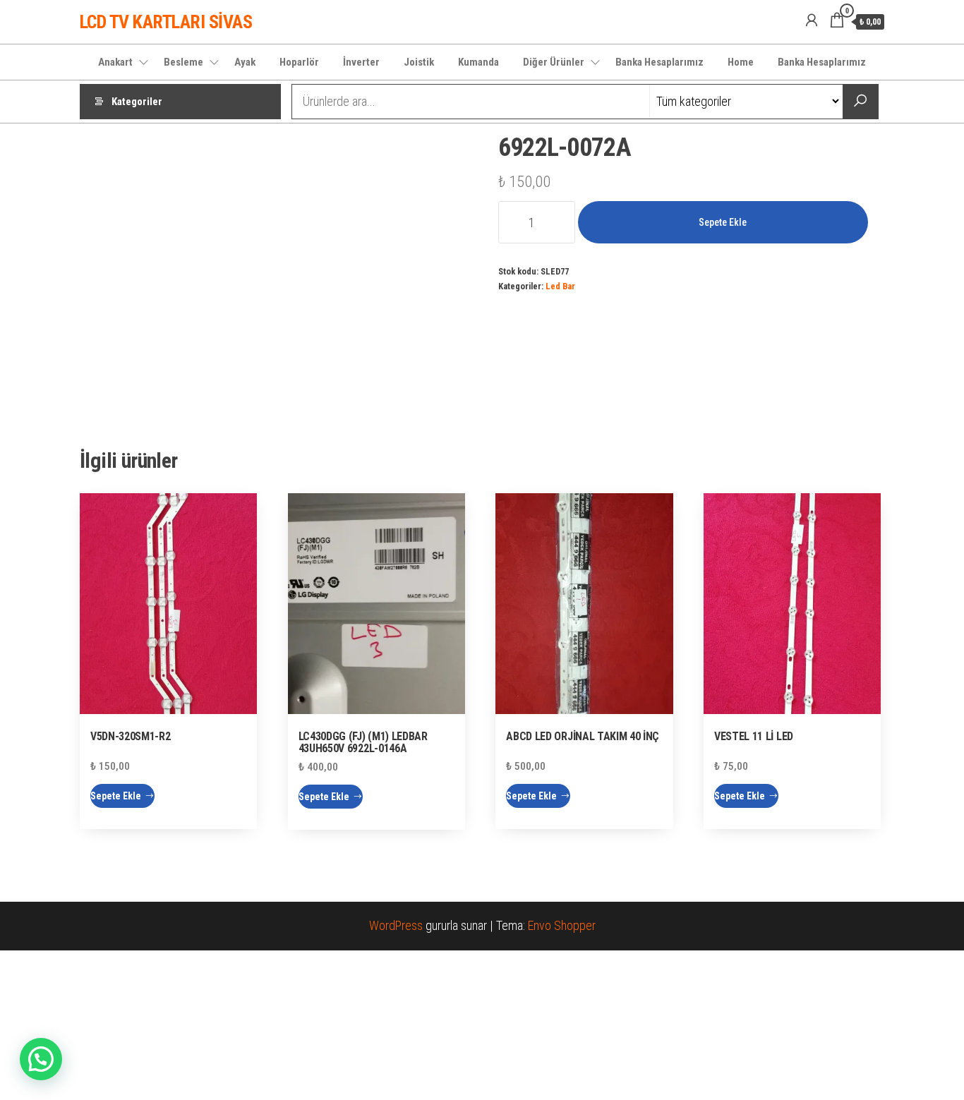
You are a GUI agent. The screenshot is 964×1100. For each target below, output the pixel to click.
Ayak (244, 62)
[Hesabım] (811, 20)
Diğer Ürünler (553, 62)
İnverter (361, 62)
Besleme (183, 62)
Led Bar (560, 286)
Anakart (115, 62)
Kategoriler (137, 101)
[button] (41, 1059)
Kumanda (478, 62)
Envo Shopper (562, 925)
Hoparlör (299, 62)
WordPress (396, 925)
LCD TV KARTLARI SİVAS (166, 21)
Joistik (419, 62)
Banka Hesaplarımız (659, 62)
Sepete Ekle (723, 222)
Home (741, 62)
